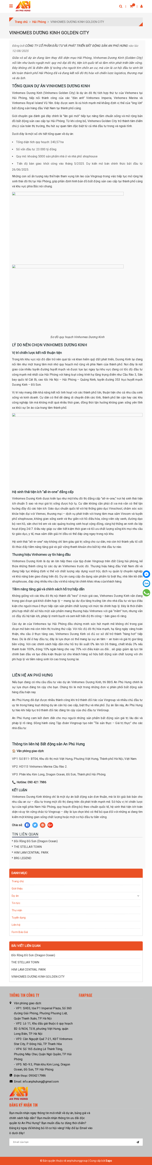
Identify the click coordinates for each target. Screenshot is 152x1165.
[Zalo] (146, 583)
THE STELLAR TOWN (28, 847)
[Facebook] (146, 574)
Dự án (15, 895)
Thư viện (17, 910)
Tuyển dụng (19, 917)
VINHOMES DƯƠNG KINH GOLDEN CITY (38, 976)
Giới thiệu (17, 888)
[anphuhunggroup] (23, 6)
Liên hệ (16, 924)
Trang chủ (18, 881)
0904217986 (37, 1075)
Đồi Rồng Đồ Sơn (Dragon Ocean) (36, 841)
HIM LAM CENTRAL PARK (31, 852)
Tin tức (16, 903)
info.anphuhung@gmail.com (41, 1081)
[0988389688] (146, 593)
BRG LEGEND (23, 858)
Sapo (109, 1160)
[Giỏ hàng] (131, 6)
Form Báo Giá (20, 932)
